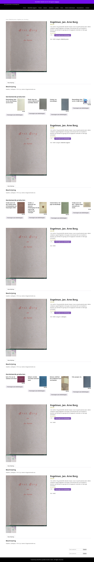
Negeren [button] (57, 2)
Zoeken (84, 549)
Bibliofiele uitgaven (32, 8)
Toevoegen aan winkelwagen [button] (15, 115)
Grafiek (57, 8)
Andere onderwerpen (70, 8)
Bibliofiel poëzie (12, 19)
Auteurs (45, 8)
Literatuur (51, 8)
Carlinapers (63, 316)
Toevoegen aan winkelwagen (62, 35)
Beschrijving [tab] (11, 82)
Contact (87, 8)
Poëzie (40, 8)
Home (24, 8)
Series (61, 8)
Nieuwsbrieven (80, 8)
